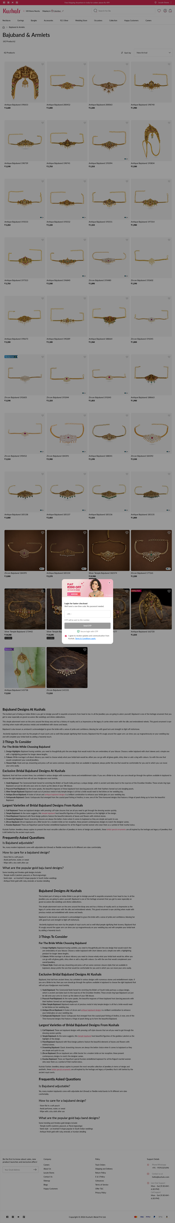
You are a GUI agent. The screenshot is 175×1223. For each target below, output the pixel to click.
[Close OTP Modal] (109, 583)
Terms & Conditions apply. (85, 638)
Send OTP (87, 626)
